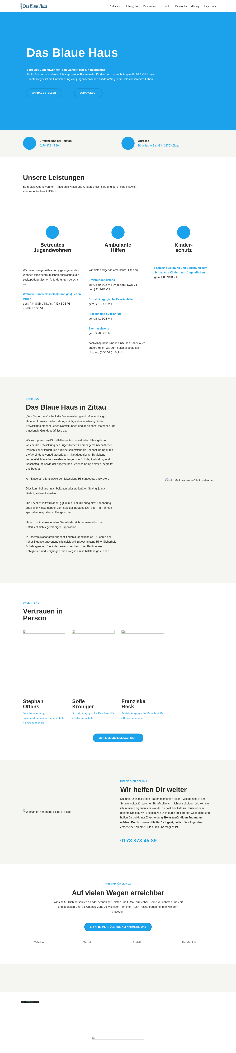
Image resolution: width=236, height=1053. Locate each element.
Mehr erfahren (30, 1002)
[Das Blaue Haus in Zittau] (33, 6)
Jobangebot (132, 6)
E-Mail (137, 942)
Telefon (39, 942)
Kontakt (166, 6)
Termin (87, 942)
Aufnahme (115, 6)
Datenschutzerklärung (187, 6)
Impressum (210, 6)
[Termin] (76, 942)
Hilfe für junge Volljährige (105, 313)
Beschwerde (150, 6)
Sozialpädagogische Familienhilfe (111, 299)
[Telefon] (27, 942)
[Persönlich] (175, 942)
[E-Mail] (125, 942)
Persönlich (189, 942)
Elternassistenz (99, 328)
